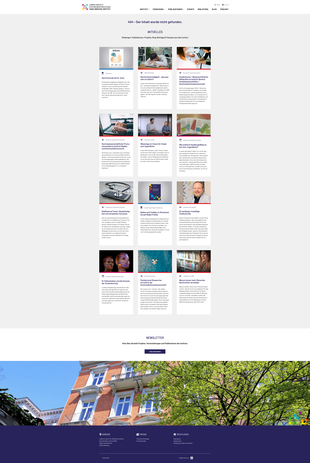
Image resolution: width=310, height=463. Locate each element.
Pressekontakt (141, 441)
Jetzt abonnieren (155, 351)
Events (190, 9)
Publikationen (175, 9)
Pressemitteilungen (142, 439)
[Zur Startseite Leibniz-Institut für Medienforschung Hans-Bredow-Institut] (96, 9)
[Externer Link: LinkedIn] (191, 458)
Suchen (218, 4)
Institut (144, 9)
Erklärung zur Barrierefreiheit (183, 443)
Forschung (158, 9)
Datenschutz (178, 441)
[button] (225, 5)
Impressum (177, 439)
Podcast (224, 9)
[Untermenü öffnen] (149, 9)
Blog (214, 9)
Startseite (106, 458)
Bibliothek (203, 9)
